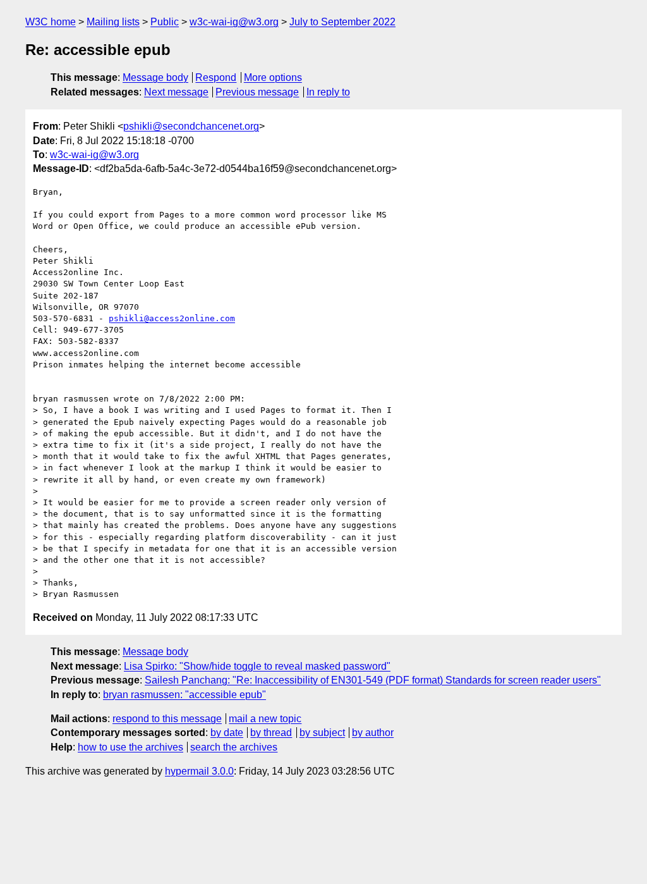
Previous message (257, 92)
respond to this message (167, 718)
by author (373, 732)
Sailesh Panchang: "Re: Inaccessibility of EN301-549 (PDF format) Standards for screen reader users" (373, 680)
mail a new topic (265, 718)
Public (164, 21)
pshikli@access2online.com (172, 318)
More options (273, 77)
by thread (271, 732)
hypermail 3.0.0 (199, 771)
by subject (322, 732)
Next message (176, 92)
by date (226, 732)
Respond (215, 77)
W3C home (50, 21)
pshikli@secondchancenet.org (191, 126)
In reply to (328, 92)
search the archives (233, 747)
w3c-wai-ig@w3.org (234, 21)
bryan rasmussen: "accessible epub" (184, 694)
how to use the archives (130, 747)
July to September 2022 (342, 21)
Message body (155, 77)
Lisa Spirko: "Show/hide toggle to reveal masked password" (257, 666)
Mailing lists (113, 21)
